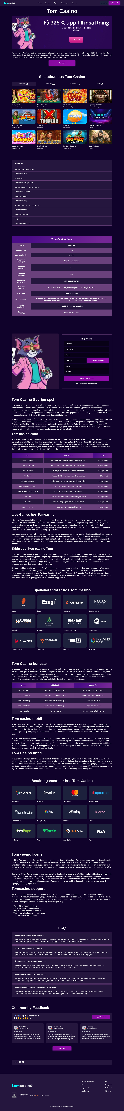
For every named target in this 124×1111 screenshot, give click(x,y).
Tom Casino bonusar (22, 192)
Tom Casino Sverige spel (24, 183)
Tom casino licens (21, 210)
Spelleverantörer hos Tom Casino (27, 187)
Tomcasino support (21, 214)
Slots (99, 84)
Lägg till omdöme (101, 1017)
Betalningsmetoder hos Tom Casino (27, 205)
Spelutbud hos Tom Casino (24, 169)
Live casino (48, 84)
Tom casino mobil (21, 196)
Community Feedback (23, 223)
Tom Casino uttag (21, 201)
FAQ (16, 219)
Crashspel (73, 84)
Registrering (19, 178)
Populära (22, 84)
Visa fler (62, 1048)
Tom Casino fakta (21, 174)
